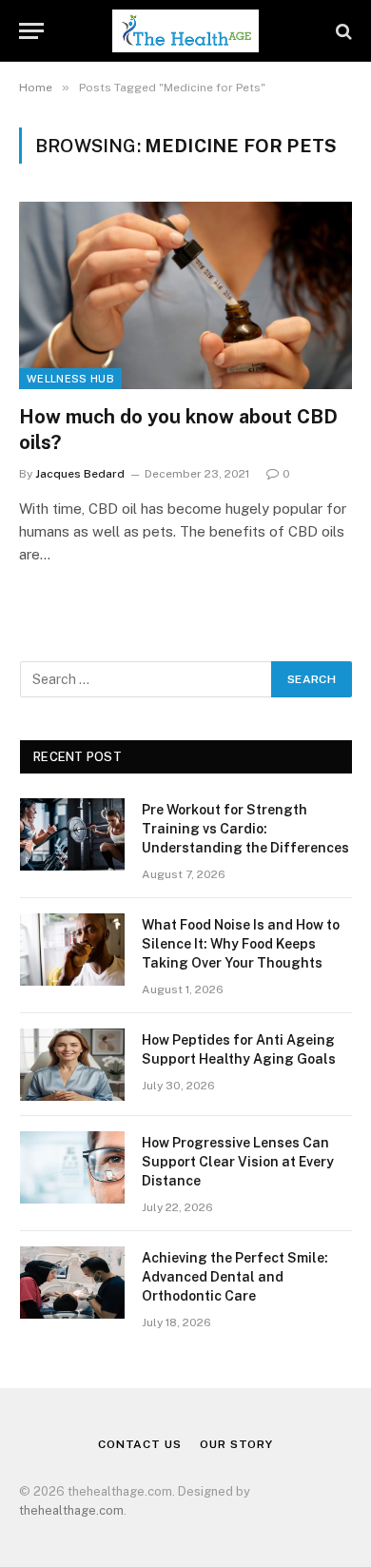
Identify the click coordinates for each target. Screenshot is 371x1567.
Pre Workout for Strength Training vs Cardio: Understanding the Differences (245, 828)
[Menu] (31, 31)
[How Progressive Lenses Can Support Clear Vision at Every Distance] (72, 1167)
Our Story (236, 1444)
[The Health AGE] (185, 31)
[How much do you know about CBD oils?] (185, 295)
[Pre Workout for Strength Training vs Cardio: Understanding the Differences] (72, 834)
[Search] (342, 31)
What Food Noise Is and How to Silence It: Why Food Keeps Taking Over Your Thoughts (241, 943)
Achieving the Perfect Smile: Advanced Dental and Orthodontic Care (235, 1276)
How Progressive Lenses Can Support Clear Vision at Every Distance (238, 1161)
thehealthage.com (71, 1510)
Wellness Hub (70, 378)
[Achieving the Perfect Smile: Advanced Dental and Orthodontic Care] (72, 1282)
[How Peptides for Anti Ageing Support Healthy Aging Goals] (72, 1064)
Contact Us (139, 1444)
